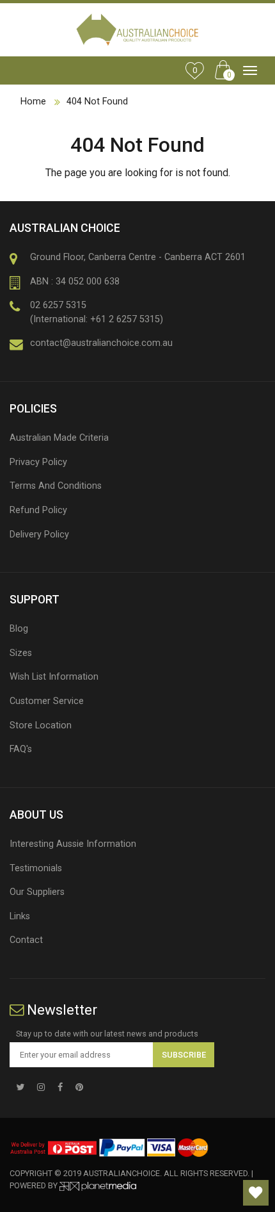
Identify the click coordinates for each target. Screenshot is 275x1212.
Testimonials (36, 868)
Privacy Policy (38, 462)
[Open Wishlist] (256, 1193)
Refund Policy (38, 510)
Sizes (21, 653)
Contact (26, 940)
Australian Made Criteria (59, 437)
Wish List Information (54, 676)
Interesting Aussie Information (73, 844)
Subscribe (184, 1055)
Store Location (41, 725)
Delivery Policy (39, 534)
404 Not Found (97, 101)
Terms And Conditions (56, 485)
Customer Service (47, 701)
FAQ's (21, 749)
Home (33, 101)
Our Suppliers (37, 892)
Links (20, 916)
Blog (19, 628)
